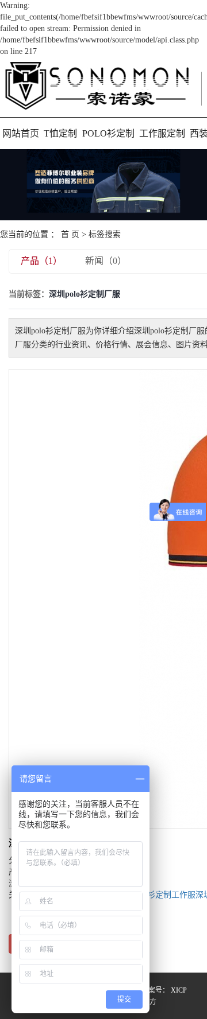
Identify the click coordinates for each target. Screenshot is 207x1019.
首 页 (70, 234)
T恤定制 (60, 133)
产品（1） (41, 261)
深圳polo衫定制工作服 (156, 894)
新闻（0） (105, 261)
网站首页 (20, 133)
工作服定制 (162, 133)
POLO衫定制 (108, 133)
